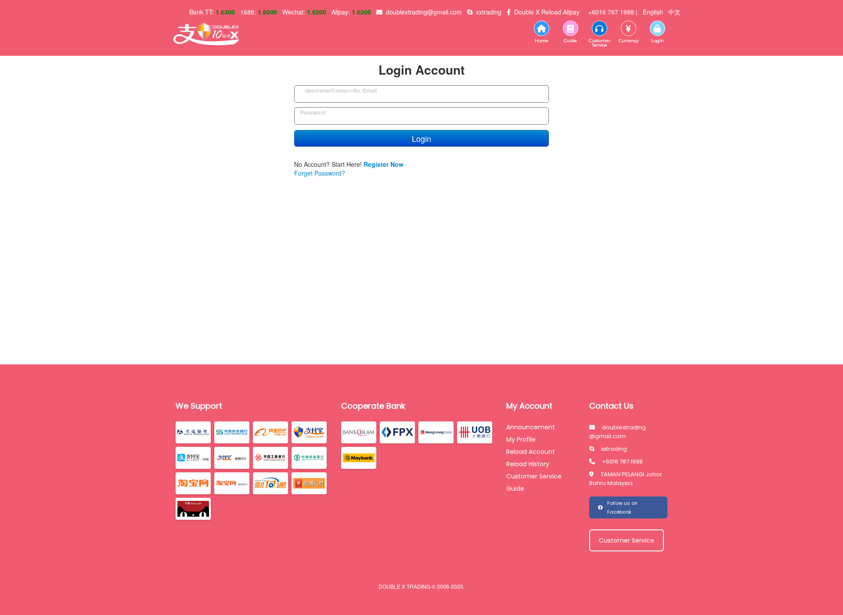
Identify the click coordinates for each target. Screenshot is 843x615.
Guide (515, 488)
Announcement (530, 427)
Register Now (383, 164)
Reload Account (530, 451)
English (653, 11)
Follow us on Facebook (622, 507)
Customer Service (534, 476)
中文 (674, 11)
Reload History (527, 464)
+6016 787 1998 (622, 461)
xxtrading (614, 449)
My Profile (521, 439)
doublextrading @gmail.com (617, 431)
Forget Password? (319, 173)
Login (421, 138)
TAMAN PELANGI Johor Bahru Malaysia (625, 478)
